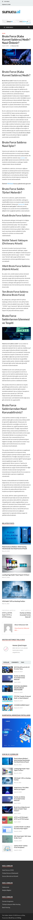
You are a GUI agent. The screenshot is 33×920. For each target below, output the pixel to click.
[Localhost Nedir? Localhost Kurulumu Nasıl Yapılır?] (7, 827)
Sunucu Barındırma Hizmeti (10, 876)
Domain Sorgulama (7, 901)
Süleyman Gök (15, 46)
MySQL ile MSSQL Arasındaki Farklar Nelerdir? (19, 677)
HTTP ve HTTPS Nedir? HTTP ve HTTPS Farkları (21, 818)
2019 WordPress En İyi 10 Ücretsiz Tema (21, 668)
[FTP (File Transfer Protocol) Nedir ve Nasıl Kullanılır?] (7, 696)
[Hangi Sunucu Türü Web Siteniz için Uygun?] (7, 787)
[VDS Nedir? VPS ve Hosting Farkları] (16, 590)
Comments (15, 662)
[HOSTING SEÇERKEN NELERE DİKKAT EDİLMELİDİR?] (7, 686)
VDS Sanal (10, 183)
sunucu (23, 158)
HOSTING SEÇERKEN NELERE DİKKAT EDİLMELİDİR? (20, 687)
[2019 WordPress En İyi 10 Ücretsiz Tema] (7, 667)
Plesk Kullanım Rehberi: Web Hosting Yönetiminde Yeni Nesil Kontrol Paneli (14, 547)
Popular (6, 662)
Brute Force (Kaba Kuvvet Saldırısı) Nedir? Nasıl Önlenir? (22, 808)
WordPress (12, 918)
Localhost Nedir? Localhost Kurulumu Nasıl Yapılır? (22, 827)
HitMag (19, 918)
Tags (22, 662)
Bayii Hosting (6, 907)
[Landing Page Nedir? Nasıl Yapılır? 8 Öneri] (16, 564)
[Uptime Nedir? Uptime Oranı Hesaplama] (7, 846)
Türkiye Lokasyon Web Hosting (11, 904)
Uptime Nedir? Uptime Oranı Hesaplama (21, 846)
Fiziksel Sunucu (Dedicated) (10, 873)
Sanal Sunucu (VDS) (8, 870)
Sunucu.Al (21, 204)
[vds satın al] (16, 22)
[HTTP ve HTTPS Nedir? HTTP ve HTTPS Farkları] (7, 817)
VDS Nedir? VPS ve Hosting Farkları (13, 601)
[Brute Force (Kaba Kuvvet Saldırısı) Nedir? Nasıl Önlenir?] (7, 807)
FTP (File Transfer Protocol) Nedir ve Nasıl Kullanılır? (22, 697)
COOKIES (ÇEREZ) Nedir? (22, 705)
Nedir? (3, 33)
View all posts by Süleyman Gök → (21, 629)
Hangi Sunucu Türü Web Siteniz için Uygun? (21, 788)
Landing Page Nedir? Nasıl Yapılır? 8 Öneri (15, 575)
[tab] (6, 662)
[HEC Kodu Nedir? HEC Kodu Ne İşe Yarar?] (7, 836)
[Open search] (29, 27)
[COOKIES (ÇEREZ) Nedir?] (7, 705)
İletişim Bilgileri (6, 890)
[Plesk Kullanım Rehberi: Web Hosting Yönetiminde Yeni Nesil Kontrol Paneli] (16, 536)
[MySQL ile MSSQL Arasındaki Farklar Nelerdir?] (7, 676)
